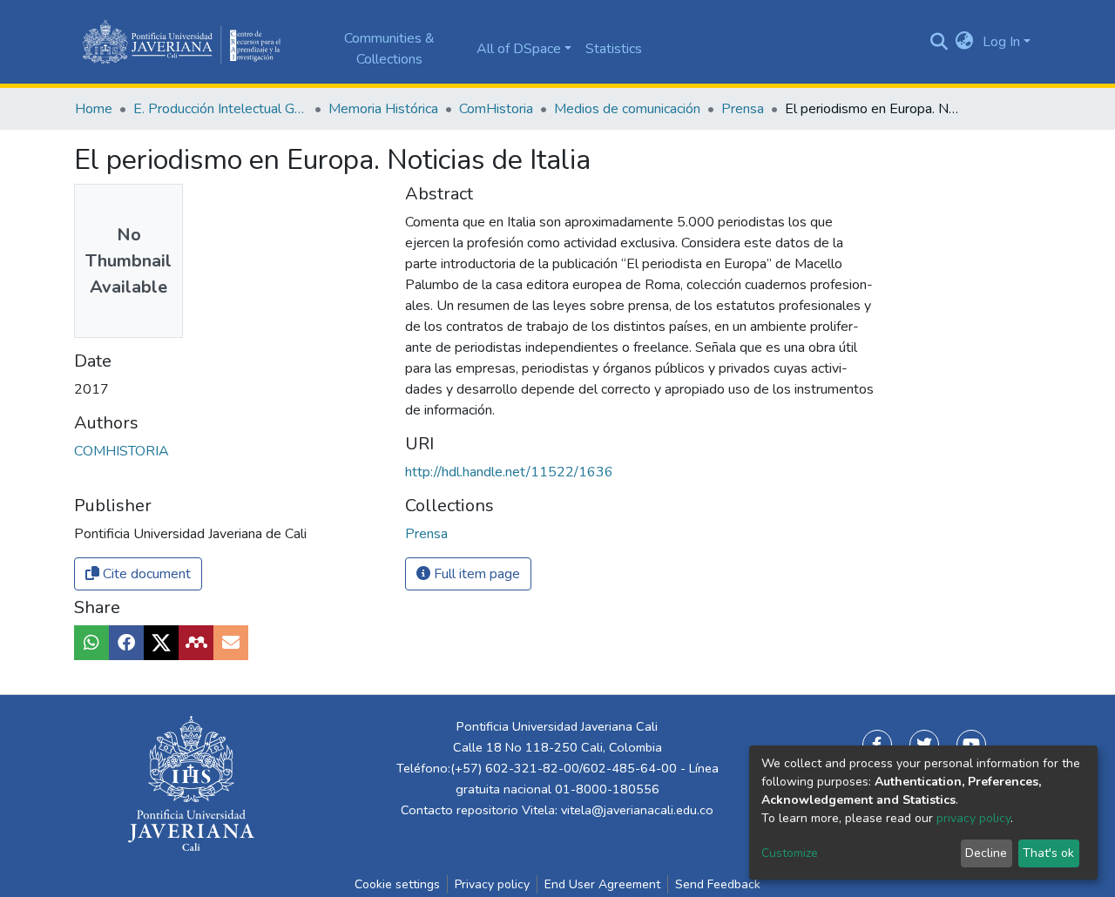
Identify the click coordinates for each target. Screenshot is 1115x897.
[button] (964, 41)
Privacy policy (492, 884)
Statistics (613, 48)
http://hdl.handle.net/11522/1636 (509, 472)
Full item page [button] (475, 573)
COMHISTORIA (121, 451)
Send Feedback (717, 884)
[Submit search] (938, 41)
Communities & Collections (389, 49)
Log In (1001, 41)
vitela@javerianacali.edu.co (637, 810)
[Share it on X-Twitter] (161, 642)
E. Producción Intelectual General (220, 108)
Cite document (145, 573)
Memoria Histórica (383, 108)
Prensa (742, 108)
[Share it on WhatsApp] (91, 642)
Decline (986, 853)
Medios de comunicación (627, 108)
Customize (789, 853)
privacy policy (973, 818)
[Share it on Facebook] (126, 642)
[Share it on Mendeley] (196, 642)
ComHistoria (496, 108)
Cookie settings (397, 884)
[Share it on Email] (230, 642)
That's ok (1048, 853)
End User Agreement (602, 884)
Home (93, 108)
